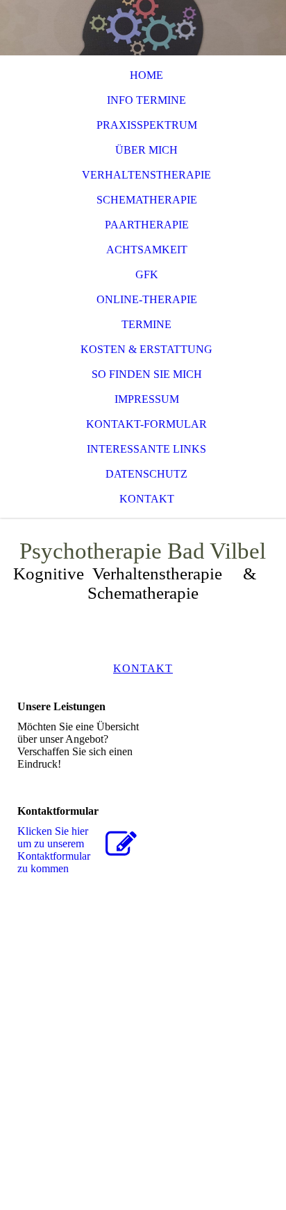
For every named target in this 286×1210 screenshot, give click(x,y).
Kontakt (146, 499)
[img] (143, 27)
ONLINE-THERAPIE (146, 299)
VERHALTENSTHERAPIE (146, 175)
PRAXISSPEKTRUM (146, 125)
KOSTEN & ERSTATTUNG (146, 349)
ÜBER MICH (146, 150)
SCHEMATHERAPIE (146, 200)
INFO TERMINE (146, 100)
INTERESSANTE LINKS (146, 449)
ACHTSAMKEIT (146, 249)
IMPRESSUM (147, 399)
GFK (146, 274)
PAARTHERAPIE (147, 225)
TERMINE (146, 324)
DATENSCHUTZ (146, 474)
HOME (146, 75)
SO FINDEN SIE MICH (147, 374)
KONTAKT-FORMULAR (146, 424)
